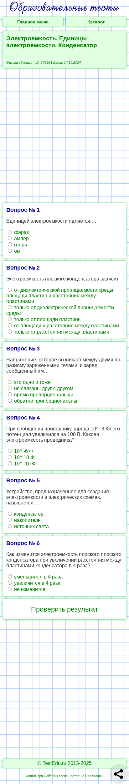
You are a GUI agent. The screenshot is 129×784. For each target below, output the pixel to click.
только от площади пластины (47, 319)
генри (20, 244)
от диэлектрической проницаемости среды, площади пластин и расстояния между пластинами (60, 295)
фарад (21, 232)
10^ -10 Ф (24, 463)
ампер (21, 238)
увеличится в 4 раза (36, 583)
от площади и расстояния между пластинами (66, 325)
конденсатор (28, 514)
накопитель (26, 520)
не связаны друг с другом (43, 388)
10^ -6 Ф (23, 451)
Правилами (94, 776)
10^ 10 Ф (23, 457)
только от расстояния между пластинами (61, 332)
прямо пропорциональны (43, 394)
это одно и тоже (32, 382)
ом (16, 251)
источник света (31, 526)
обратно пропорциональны (45, 401)
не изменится (29, 589)
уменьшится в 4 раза (38, 576)
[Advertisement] (64, 135)
